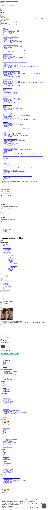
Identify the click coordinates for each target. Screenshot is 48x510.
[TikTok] (7, 334)
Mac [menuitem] (4, 90)
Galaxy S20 (15, 181)
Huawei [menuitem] (14, 30)
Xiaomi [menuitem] (17, 30)
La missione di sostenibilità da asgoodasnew (11, 410)
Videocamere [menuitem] (14, 92)
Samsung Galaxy (6, 360)
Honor (4, 363)
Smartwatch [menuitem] (5, 111)
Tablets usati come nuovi (8, 372)
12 (5, 291)
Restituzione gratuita (4, 221)
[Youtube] (4, 334)
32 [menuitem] (3, 296)
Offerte (8, 181)
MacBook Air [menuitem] (12, 71)
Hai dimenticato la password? (42, 18)
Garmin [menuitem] (14, 113)
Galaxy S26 (10, 255)
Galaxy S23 (10, 259)
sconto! (20, 321)
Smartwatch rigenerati (7, 373)
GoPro (4, 386)
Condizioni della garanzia (8, 401)
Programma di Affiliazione (8, 411)
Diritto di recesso (6, 398)
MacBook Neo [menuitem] (6, 71)
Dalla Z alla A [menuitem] (6, 244)
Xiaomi (7, 275)
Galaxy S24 (10, 258)
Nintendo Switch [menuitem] (13, 133)
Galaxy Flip (10, 268)
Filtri (2, 241)
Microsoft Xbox (6, 389)
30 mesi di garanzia (7, 402)
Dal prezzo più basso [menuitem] (7, 248)
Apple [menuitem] (4, 30)
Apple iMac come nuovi (8, 375)
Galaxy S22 (10, 260)
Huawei (7, 274)
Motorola (5, 367)
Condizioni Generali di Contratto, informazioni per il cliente (14, 412)
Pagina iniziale (3, 181)
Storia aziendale (6, 409)
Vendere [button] (6, 7)
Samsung (11, 181)
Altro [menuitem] (20, 30)
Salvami (3, 17)
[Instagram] (1, 334)
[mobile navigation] (1, 2)
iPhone (4, 359)
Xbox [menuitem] (9, 133)
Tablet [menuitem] (4, 49)
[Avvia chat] (1, 9)
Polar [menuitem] (17, 113)
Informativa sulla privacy (8, 415)
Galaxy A (10, 270)
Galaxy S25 (10, 257)
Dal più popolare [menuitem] (6, 250)
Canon (4, 384)
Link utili (16, 1)
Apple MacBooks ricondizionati (9, 374)
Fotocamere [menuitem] (5, 92)
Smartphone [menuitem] (5, 29)
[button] (7, 6)
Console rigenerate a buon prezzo (9, 378)
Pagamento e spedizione (7, 399)
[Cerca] (13, 22)
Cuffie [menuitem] (4, 153)
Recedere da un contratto (5, 494)
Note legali (5, 417)
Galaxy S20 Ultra (28, 181)
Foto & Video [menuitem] (5, 91)
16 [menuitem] (3, 294)
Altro (4, 179)
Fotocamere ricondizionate (8, 377)
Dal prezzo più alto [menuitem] (6, 246)
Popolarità (4, 242)
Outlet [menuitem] (4, 28)
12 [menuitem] (3, 293)
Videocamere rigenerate (7, 379)
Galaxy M (10, 271)
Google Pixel (5, 361)
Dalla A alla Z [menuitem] (5, 245)
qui (36, 499)
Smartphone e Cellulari (7, 252)
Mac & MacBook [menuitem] (21, 153)
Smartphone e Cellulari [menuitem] (10, 153)
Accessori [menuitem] (5, 152)
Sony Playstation (6, 391)
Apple (7, 253)
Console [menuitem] (4, 132)
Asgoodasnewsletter (7, 404)
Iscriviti (14, 324)
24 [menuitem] (3, 295)
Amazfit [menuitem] (19, 113)
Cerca (4, 1)
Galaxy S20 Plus (13, 266)
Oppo (4, 365)
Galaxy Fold (10, 269)
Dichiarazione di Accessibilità (9, 413)
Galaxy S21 (10, 261)
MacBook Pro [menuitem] (17, 71)
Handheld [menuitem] (19, 133)
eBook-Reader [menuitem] (25, 50)
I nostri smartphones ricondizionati (10, 371)
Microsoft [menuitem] (11, 50)
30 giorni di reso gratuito (8, 403)
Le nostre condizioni (7, 395)
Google (7, 272)
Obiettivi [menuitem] (9, 92)
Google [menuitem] (11, 30)
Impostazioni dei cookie (7, 414)
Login (7, 18)
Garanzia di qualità (6, 396)
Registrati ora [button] (3, 18)
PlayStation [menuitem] (5, 133)
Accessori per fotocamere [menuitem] (35, 153)
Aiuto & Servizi (6, 400)
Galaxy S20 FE (21, 181)
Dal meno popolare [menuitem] (7, 249)
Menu (1, 1)
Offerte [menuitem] (4, 26)
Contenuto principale (10, 1)
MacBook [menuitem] (5, 69)
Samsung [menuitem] (7, 30)
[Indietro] (3, 228)
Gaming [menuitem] (41, 153)
